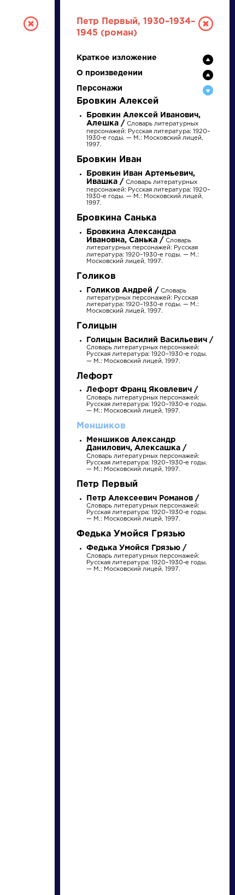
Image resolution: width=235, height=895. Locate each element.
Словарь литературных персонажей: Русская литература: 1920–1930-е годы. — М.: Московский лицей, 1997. (148, 130)
